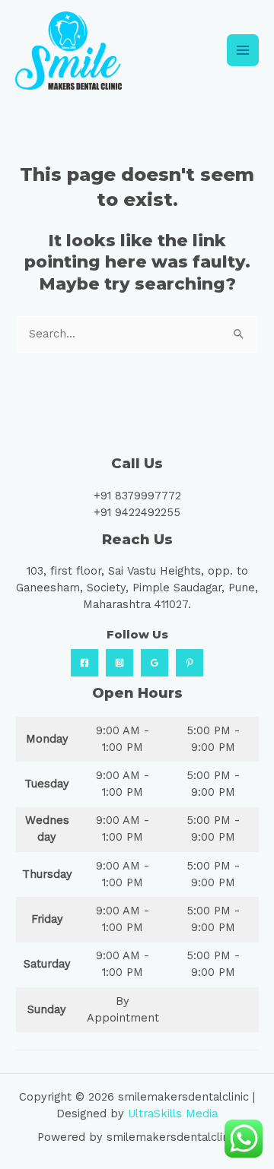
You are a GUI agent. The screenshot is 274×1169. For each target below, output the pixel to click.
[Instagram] (119, 662)
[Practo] (189, 662)
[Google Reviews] (154, 662)
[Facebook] (84, 662)
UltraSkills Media (173, 1113)
